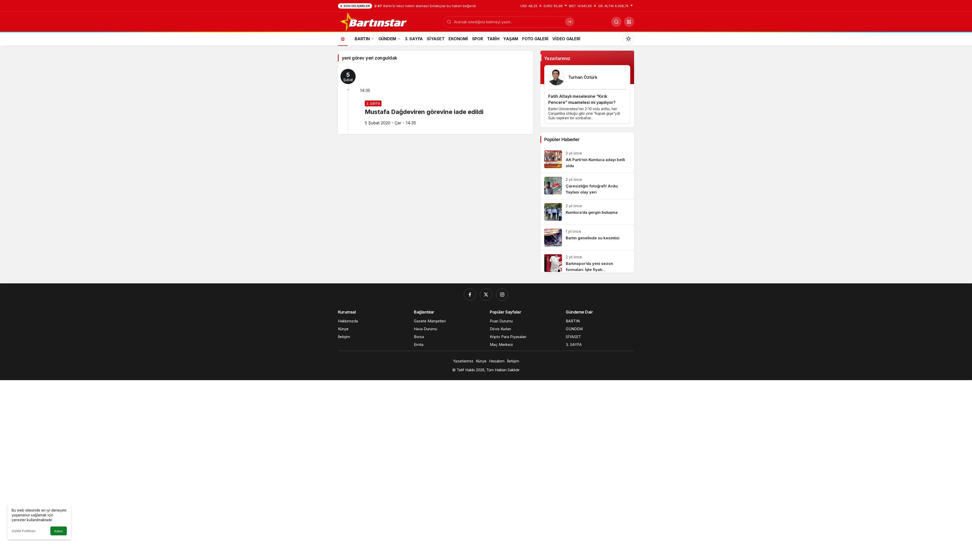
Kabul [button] (58, 531)
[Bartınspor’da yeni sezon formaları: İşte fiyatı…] (587, 261)
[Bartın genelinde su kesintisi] (587, 237)
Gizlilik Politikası (23, 531)
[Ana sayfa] (342, 38)
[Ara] (616, 22)
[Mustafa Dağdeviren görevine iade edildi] (435, 99)
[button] (629, 22)
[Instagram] (502, 294)
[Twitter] (486, 294)
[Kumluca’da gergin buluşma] (587, 212)
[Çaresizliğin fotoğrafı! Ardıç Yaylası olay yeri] (587, 186)
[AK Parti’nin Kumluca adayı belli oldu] (587, 160)
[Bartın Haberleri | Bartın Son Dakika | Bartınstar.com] (373, 21)
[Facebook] (470, 294)
